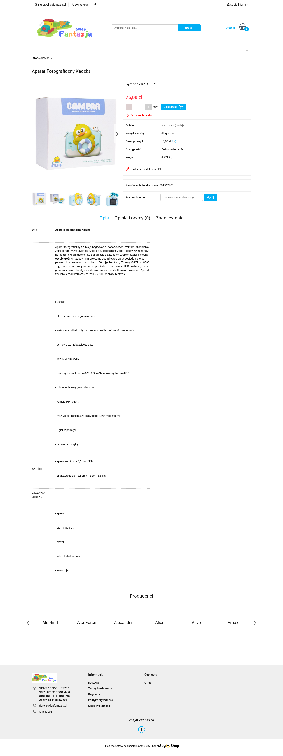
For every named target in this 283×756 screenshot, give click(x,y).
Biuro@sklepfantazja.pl (52, 705)
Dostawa (93, 682)
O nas (147, 682)
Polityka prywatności (101, 700)
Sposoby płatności (99, 705)
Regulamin (94, 694)
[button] (95, 675)
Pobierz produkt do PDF (146, 169)
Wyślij (210, 197)
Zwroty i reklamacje (100, 688)
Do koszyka (171, 106)
